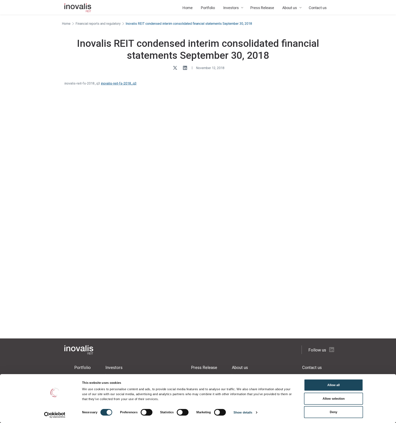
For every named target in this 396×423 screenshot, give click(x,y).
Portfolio (208, 8)
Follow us (317, 350)
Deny (333, 412)
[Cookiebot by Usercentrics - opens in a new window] (55, 415)
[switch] (146, 412)
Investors (231, 8)
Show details (242, 412)
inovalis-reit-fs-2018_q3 (119, 83)
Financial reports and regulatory (98, 24)
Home (188, 8)
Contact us (318, 8)
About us (289, 8)
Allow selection (334, 398)
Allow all (333, 385)
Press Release (262, 8)
